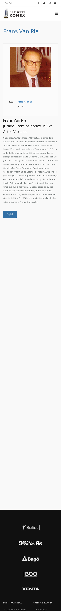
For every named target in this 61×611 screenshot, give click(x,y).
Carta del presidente (16, 609)
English (9, 214)
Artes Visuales (25, 101)
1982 (11, 101)
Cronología (41, 609)
